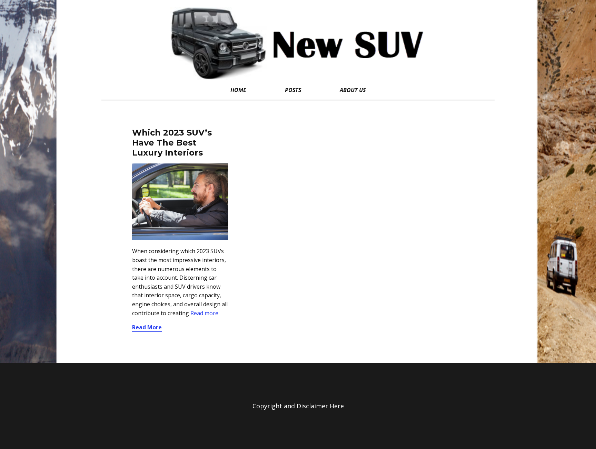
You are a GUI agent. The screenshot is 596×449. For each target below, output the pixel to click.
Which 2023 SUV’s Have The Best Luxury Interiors (172, 143)
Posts (293, 90)
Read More (147, 327)
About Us (353, 90)
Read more (204, 313)
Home (238, 90)
